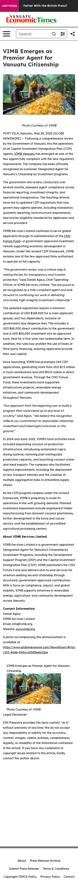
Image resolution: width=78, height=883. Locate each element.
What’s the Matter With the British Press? (36, 5)
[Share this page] (72, 33)
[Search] (54, 34)
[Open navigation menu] (6, 33)
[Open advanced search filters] (62, 34)
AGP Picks (9, 5)
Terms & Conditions (56, 868)
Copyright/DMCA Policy (20, 876)
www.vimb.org (25, 629)
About (22, 860)
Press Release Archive (45, 860)
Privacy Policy (50, 876)
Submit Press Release (24, 868)
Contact (69, 876)
